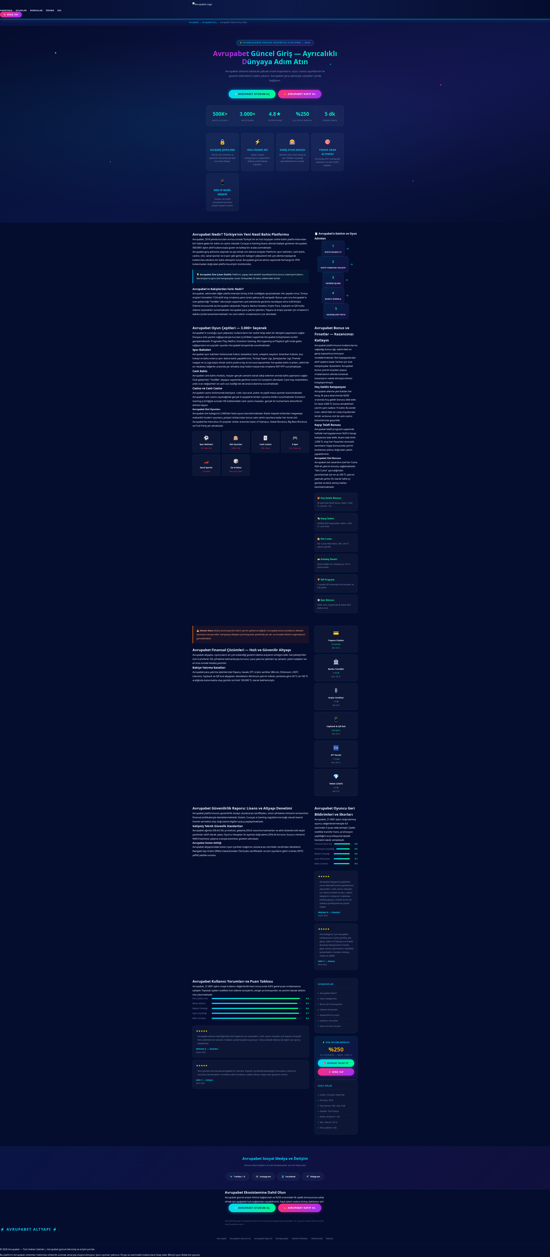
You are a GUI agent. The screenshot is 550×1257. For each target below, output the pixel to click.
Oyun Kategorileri (328, 998)
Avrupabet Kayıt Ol (263, 1238)
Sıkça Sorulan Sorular (330, 1026)
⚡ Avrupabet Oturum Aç (252, 94)
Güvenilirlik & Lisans (329, 1015)
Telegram (313, 1176)
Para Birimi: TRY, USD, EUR (332, 1105)
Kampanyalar (282, 1238)
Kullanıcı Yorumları (329, 1020)
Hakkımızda (317, 1238)
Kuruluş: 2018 (326, 1100)
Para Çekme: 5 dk (328, 1127)
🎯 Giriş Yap (10, 14)
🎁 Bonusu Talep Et (336, 1063)
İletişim (329, 1238)
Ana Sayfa (221, 1238)
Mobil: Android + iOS (330, 1116)
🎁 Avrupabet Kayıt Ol (300, 94)
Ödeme (50, 10)
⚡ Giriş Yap (336, 1072)
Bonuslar (36, 10)
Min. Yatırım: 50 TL (329, 1122)
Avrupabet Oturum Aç (240, 1238)
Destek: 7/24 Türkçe (329, 1111)
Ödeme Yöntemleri (329, 1009)
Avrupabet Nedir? (328, 993)
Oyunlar (21, 10)
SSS (59, 10)
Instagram (263, 1176)
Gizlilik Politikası (300, 1238)
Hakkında (6, 10)
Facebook (288, 1176)
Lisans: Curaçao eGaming (332, 1094)
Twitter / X (237, 1176)
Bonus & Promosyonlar (331, 1004)
